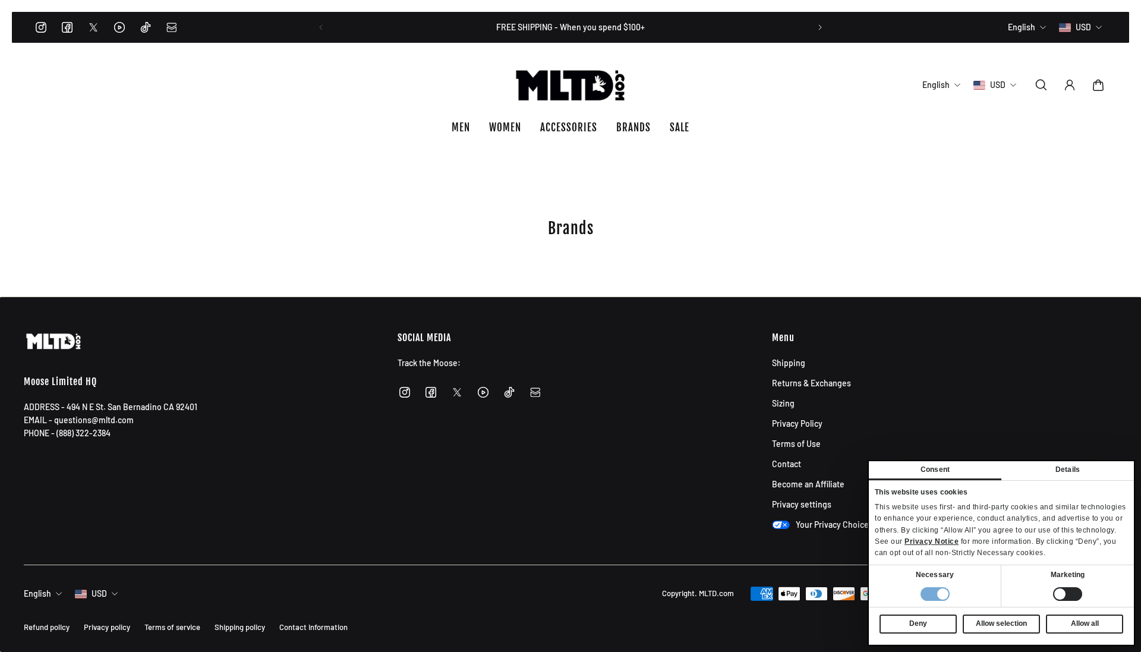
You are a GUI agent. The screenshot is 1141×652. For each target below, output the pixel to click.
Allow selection (1001, 623)
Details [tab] (1067, 469)
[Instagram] (41, 27)
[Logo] (570, 85)
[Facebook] (67, 27)
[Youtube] (119, 27)
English (37, 593)
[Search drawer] (1041, 85)
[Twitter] (93, 27)
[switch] (1067, 594)
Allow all (1085, 623)
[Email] (172, 27)
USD (99, 593)
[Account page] (1069, 85)
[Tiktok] (146, 27)
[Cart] (1098, 85)
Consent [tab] (935, 469)
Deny (918, 623)
